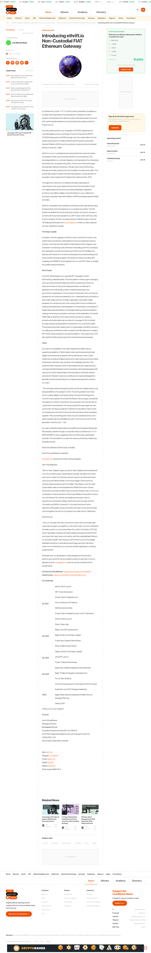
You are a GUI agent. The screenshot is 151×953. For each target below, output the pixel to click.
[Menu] (143, 10)
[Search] (137, 10)
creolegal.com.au (60, 562)
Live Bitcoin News (19, 43)
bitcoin (45, 843)
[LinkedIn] (17, 62)
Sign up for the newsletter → (18, 914)
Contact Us (45, 902)
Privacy (42, 941)
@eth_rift (51, 759)
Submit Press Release (93, 902)
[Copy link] (27, 62)
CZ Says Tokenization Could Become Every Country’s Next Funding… (22, 83)
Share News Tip (46, 906)
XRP (34, 18)
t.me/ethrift (54, 755)
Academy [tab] (82, 12)
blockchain (54, 843)
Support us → (120, 903)
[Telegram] (22, 62)
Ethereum (18, 18)
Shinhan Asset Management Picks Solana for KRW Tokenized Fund (21, 89)
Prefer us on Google (13, 53)
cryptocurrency (66, 843)
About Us (44, 894)
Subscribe (115, 128)
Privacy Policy (68, 894)
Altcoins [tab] (64, 12)
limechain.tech (47, 459)
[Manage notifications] (145, 948)
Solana (121, 18)
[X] (8, 62)
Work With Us (46, 910)
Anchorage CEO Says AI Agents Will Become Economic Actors (21, 76)
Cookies (48, 941)
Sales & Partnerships (93, 906)
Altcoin (27, 18)
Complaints (67, 906)
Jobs (43, 913)
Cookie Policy (68, 902)
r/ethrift (50, 762)
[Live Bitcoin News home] (12, 9)
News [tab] (48, 12)
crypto (87, 843)
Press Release (130, 18)
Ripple (94, 843)
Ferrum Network (70, 222)
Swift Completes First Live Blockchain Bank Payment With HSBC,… (22, 95)
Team (43, 898)
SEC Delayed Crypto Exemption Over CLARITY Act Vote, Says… (22, 108)
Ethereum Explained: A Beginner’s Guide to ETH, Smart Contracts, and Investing (33, 23)
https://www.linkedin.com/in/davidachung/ (69, 575)
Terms (36, 941)
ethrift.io (49, 752)
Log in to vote (126, 69)
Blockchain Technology (77, 18)
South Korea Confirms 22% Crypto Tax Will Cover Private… (21, 101)
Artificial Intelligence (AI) (47, 18)
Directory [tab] (101, 12)
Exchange (91, 18)
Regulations (102, 18)
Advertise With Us (92, 898)
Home (7, 23)
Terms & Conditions (70, 898)
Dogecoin (112, 18)
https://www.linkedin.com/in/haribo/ (77, 571)
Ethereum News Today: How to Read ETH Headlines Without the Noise (76, 23)
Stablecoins (62, 18)
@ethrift (52, 766)
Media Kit (89, 894)
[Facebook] (12, 62)
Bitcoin (9, 18)
